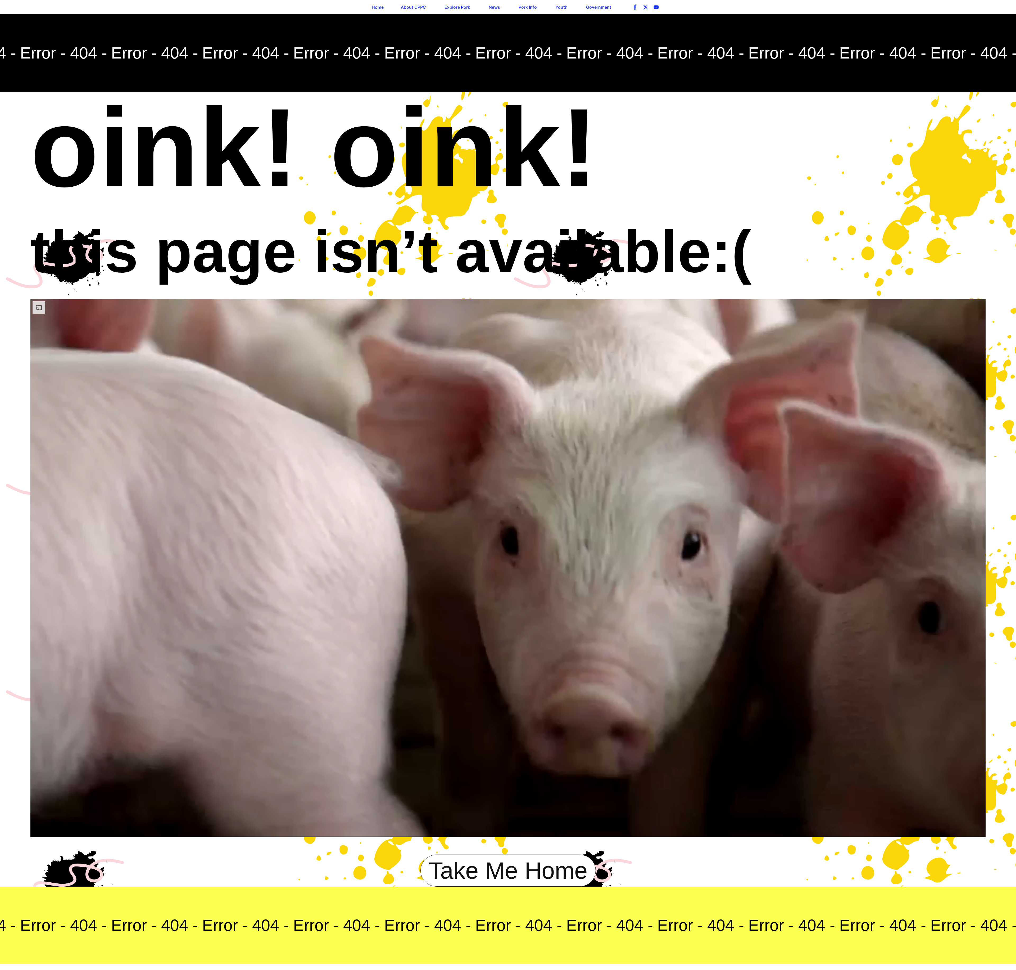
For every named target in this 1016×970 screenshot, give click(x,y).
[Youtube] (656, 7)
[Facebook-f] (635, 7)
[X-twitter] (645, 7)
